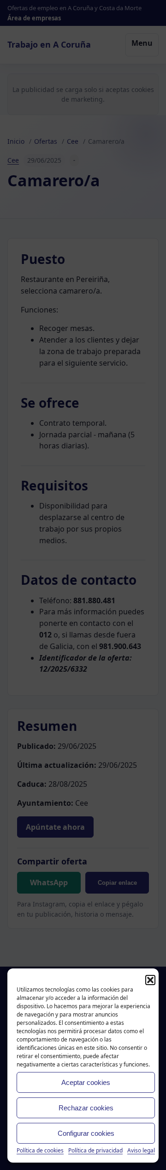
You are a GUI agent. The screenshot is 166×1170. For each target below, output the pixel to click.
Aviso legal (141, 1150)
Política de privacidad (95, 1150)
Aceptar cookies (85, 1082)
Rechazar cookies (86, 1108)
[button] (150, 980)
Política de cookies (40, 1150)
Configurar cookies (86, 1133)
